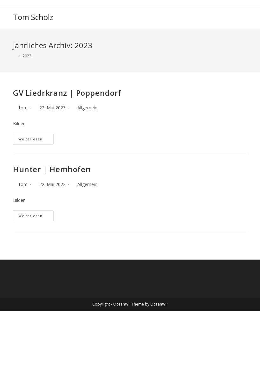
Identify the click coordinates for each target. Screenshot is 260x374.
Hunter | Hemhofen (52, 169)
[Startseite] (14, 56)
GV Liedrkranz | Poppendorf (67, 92)
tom (23, 108)
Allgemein (87, 108)
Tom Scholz (33, 17)
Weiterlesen (36, 140)
